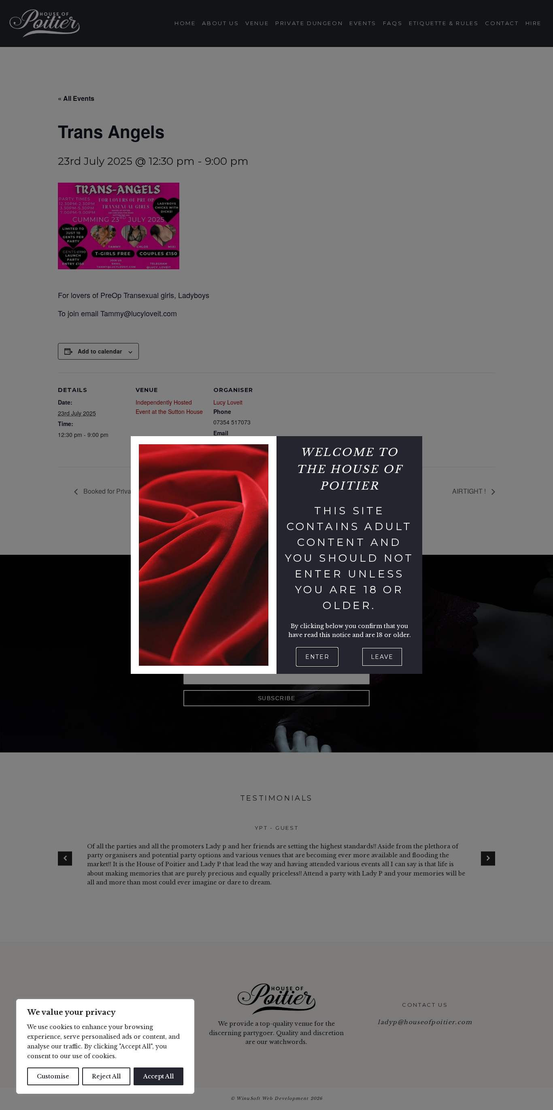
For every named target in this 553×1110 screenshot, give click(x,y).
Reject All (106, 1076)
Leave (382, 656)
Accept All (158, 1076)
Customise (53, 1076)
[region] (105, 1046)
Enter (317, 656)
